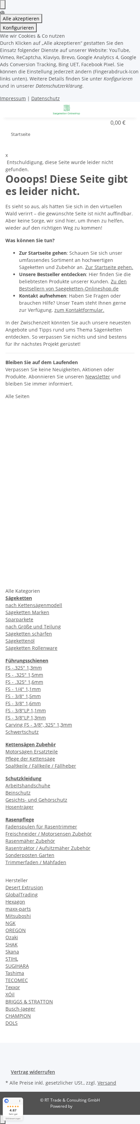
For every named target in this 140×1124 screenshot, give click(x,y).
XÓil (10, 994)
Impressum (13, 98)
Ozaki (11, 937)
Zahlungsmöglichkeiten (42, 454)
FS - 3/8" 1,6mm (23, 703)
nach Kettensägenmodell (33, 605)
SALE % (21, 579)
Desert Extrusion (24, 887)
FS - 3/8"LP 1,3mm (25, 717)
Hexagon (15, 901)
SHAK (11, 944)
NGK (10, 923)
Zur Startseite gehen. (109, 267)
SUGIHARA (17, 966)
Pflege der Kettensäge (30, 758)
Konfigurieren (18, 27)
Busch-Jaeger (20, 1008)
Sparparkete (19, 619)
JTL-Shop (81, 1106)
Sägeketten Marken (27, 612)
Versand (107, 1083)
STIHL (11, 959)
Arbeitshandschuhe (27, 785)
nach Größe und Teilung (33, 626)
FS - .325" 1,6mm (24, 682)
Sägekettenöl (20, 641)
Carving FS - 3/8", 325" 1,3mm (38, 724)
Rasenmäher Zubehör (30, 841)
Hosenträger (19, 807)
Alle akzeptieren (21, 18)
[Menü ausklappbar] (19, 110)
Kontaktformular (34, 407)
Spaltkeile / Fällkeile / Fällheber (40, 766)
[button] (117, 109)
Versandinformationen (41, 470)
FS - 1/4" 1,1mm (23, 689)
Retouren (24, 439)
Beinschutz (18, 792)
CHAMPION (18, 1016)
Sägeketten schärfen (28, 633)
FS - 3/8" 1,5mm (23, 696)
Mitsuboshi (18, 916)
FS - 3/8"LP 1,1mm (25, 710)
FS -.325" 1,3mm (23, 667)
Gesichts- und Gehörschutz (36, 800)
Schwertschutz (22, 732)
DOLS (11, 1023)
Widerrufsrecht (32, 564)
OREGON (15, 930)
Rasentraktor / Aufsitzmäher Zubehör (47, 848)
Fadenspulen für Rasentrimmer (41, 826)
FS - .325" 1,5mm (24, 675)
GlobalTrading (21, 894)
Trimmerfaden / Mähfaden (35, 862)
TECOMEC (16, 980)
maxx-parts (18, 909)
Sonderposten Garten (29, 855)
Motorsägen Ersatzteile (31, 751)
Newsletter (97, 376)
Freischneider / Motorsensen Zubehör (48, 834)
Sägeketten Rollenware (31, 648)
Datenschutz (45, 98)
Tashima (14, 973)
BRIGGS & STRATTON (29, 1001)
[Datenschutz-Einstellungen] (2, 4)
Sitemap (22, 532)
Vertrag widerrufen (33, 1072)
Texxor (12, 987)
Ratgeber (24, 423)
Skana (12, 951)
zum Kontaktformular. (79, 310)
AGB (18, 517)
